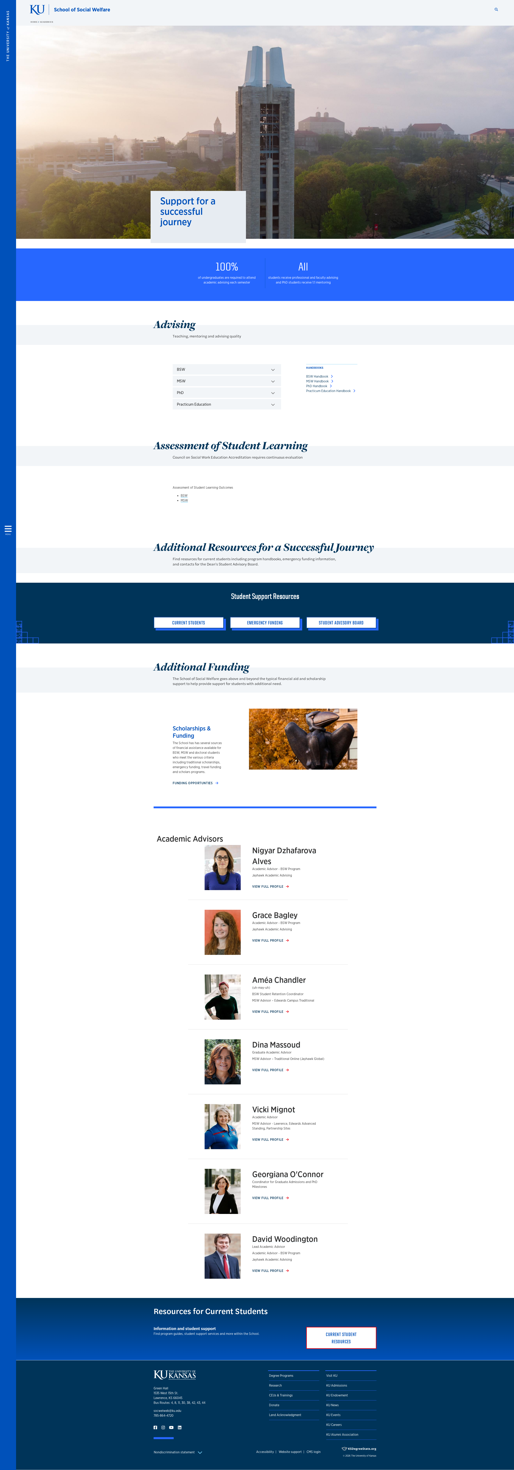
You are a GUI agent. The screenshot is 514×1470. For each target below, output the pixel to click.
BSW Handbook (317, 376)
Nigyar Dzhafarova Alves (284, 855)
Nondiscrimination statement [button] (175, 1452)
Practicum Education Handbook (329, 391)
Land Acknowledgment (285, 1415)
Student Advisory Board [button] (341, 622)
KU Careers (334, 1425)
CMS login (314, 1452)
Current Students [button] (188, 622)
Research (275, 1385)
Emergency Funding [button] (265, 622)
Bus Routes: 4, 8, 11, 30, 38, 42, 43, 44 (179, 1403)
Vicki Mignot (273, 1109)
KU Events (333, 1415)
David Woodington (285, 1239)
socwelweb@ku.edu (167, 1411)
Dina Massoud (276, 1044)
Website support (290, 1452)
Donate (274, 1405)
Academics (46, 21)
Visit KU (331, 1376)
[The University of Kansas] (175, 1378)
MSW (184, 500)
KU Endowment (337, 1395)
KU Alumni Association (342, 1435)
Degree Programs (281, 1376)
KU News (332, 1405)
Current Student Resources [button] (341, 1338)
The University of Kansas (363, 1455)
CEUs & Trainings (281, 1395)
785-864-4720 (163, 1415)
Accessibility (265, 1452)
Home (34, 21)
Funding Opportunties (193, 783)
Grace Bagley (275, 915)
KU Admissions (336, 1385)
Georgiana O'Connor (287, 1174)
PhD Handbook (317, 386)
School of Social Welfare (82, 9)
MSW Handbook (317, 381)
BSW (184, 495)
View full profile (268, 886)
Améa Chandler (279, 980)
